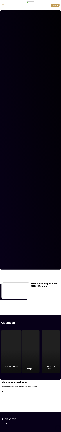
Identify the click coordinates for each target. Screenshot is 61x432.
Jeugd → (30, 369)
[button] (3, 5)
